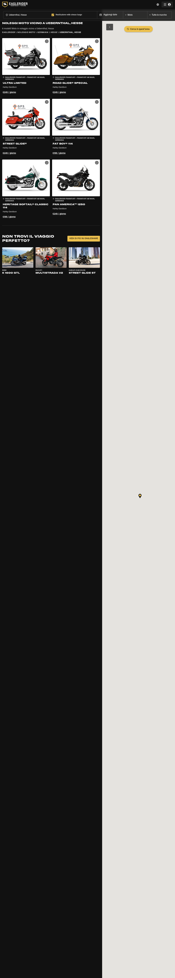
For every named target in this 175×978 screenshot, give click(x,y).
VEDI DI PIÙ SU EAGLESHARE (83, 239)
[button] (26, 66)
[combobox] (26, 14)
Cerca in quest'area (140, 29)
